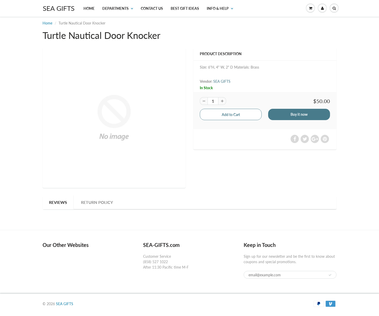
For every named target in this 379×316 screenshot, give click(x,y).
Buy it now (299, 114)
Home (89, 8)
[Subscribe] (330, 275)
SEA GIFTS (59, 8)
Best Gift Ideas (185, 8)
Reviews (58, 202)
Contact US (152, 8)
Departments (115, 8)
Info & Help (218, 8)
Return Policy (97, 202)
